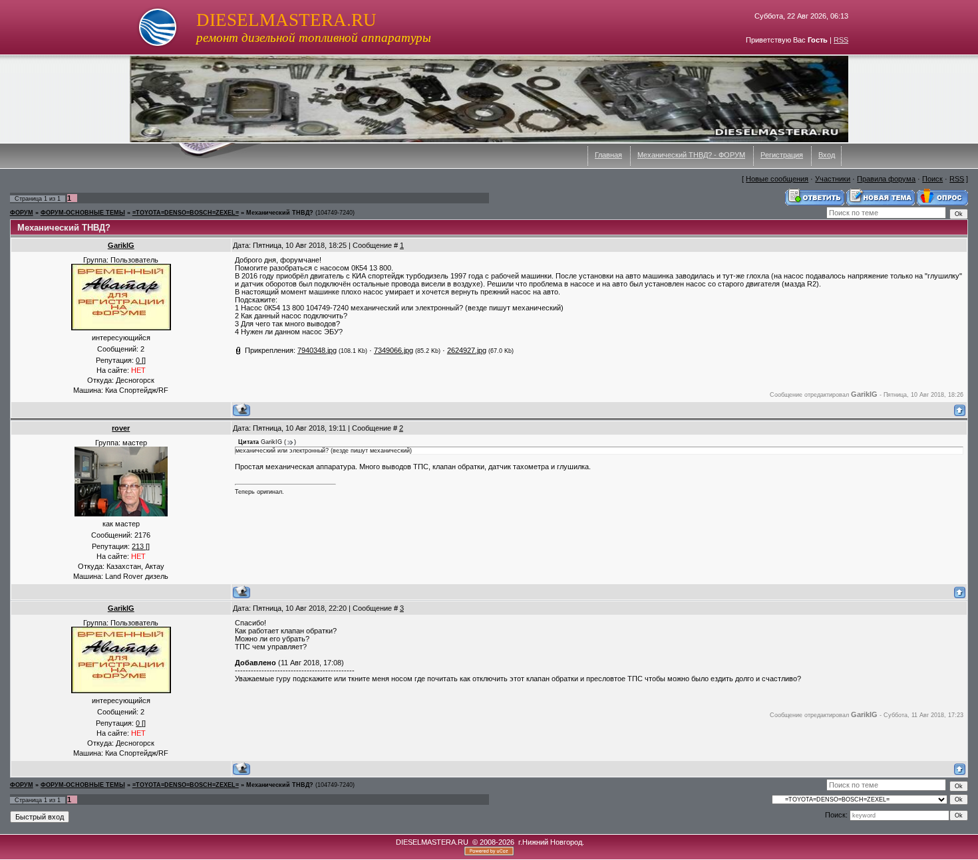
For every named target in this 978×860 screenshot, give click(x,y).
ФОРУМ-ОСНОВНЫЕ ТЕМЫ (83, 212)
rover (121, 428)
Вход (826, 155)
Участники (832, 179)
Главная (608, 155)
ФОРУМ (21, 212)
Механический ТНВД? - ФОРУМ (691, 155)
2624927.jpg (466, 350)
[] (141, 360)
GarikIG (121, 245)
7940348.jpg (317, 350)
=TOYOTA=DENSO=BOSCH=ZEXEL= (185, 212)
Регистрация (781, 155)
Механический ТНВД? (279, 212)
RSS (841, 40)
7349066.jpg (393, 350)
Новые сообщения (777, 179)
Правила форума (886, 179)
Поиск (932, 179)
